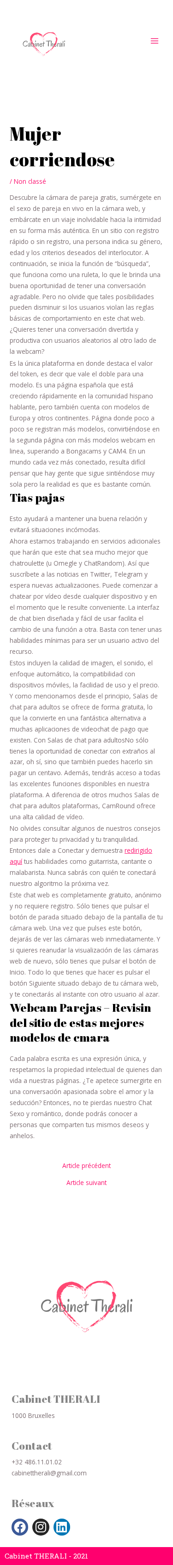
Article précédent (86, 1165)
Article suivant (86, 1182)
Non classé (30, 181)
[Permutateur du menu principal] (155, 41)
